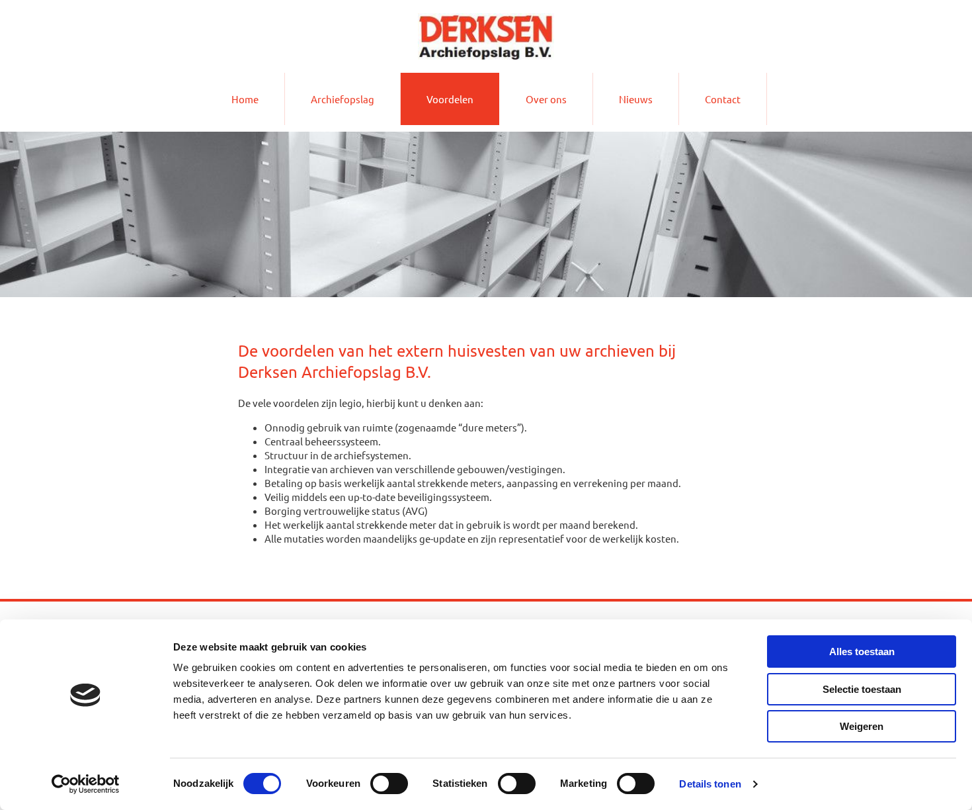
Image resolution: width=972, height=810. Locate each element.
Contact (723, 99)
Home (245, 99)
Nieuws (636, 99)
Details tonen (710, 783)
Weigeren (861, 726)
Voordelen (449, 99)
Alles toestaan (862, 651)
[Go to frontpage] (486, 36)
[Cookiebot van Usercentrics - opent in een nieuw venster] (85, 784)
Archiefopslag (342, 99)
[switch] (389, 783)
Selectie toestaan (862, 689)
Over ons (546, 99)
